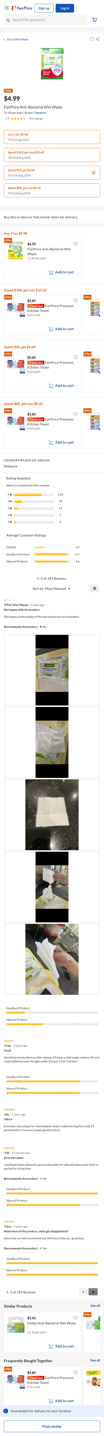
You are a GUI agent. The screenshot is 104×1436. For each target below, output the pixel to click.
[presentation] (52, 670)
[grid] (52, 259)
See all (95, 1306)
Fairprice (40, 112)
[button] (97, 39)
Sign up (44, 8)
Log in (64, 8)
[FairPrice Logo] (22, 8)
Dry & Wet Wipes (18, 39)
